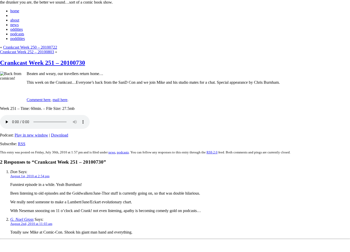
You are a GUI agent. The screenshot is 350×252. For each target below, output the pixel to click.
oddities (16, 29)
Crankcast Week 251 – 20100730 (42, 62)
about (14, 20)
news (14, 25)
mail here (60, 100)
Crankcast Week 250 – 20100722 (30, 47)
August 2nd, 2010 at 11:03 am (31, 224)
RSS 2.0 (212, 152)
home (14, 11)
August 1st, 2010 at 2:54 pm (29, 176)
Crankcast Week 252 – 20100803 (27, 52)
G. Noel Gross (22, 219)
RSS (21, 144)
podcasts (17, 34)
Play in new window (31, 135)
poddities (17, 38)
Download (59, 135)
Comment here (38, 100)
